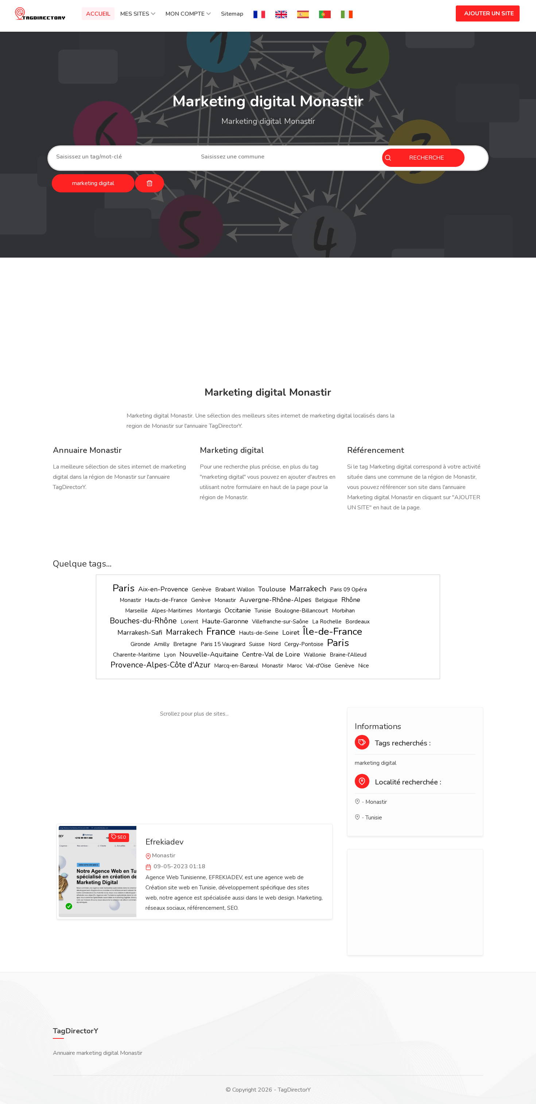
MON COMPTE (185, 14)
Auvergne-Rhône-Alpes (275, 599)
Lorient (189, 621)
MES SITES (134, 14)
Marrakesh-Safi (139, 632)
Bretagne (185, 644)
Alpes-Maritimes (172, 610)
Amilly (162, 644)
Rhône (350, 599)
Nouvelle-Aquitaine (208, 654)
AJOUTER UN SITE (489, 13)
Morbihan (343, 610)
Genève (201, 589)
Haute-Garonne (225, 621)
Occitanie (238, 610)
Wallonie (315, 654)
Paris (124, 588)
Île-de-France (332, 631)
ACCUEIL (98, 14)
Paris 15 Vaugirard (223, 644)
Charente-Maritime (136, 654)
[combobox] (123, 157)
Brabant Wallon (235, 589)
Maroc (294, 665)
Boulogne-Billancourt (301, 610)
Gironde (140, 644)
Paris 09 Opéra (348, 589)
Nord (274, 644)
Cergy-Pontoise (303, 644)
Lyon (170, 654)
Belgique (326, 600)
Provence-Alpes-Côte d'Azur (160, 665)
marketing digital (375, 763)
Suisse (257, 644)
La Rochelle (327, 621)
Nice (363, 665)
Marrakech (308, 589)
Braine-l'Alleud (348, 654)
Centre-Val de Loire (271, 654)
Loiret (290, 632)
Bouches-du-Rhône (143, 621)
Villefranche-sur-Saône (280, 621)
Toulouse (272, 589)
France (220, 631)
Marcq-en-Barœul (236, 665)
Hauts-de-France (166, 600)
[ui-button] (149, 183)
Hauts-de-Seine (259, 633)
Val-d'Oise (318, 665)
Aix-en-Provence (163, 589)
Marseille (136, 610)
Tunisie (263, 610)
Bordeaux (357, 621)
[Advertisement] (266, 323)
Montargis (208, 610)
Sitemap (232, 14)
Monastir (130, 600)
